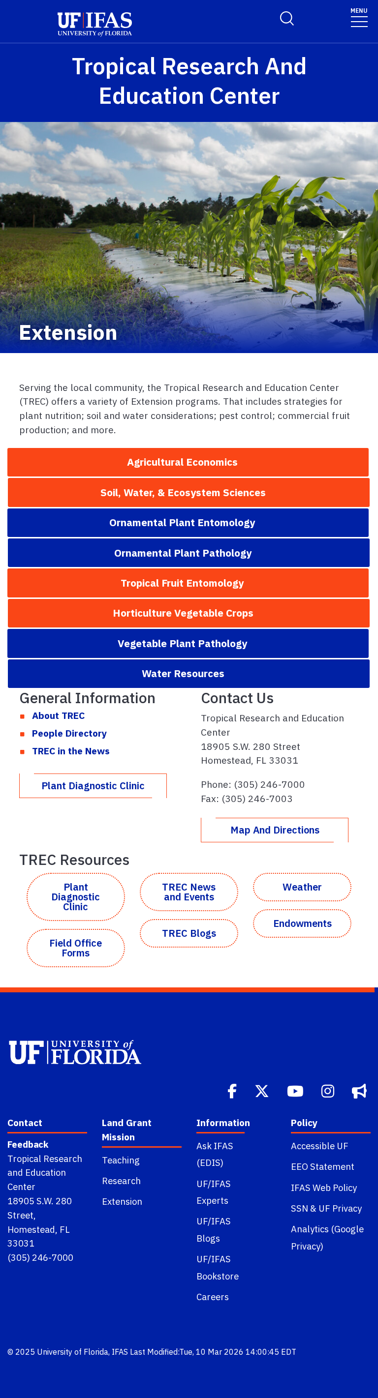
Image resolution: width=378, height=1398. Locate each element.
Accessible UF (319, 1146)
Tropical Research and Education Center (44, 1173)
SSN (299, 1208)
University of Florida (72, 1352)
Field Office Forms (75, 947)
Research (121, 1181)
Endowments (302, 923)
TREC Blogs (189, 933)
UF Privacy (340, 1208)
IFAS (120, 1352)
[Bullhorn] (360, 1090)
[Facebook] (233, 1090)
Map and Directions (274, 829)
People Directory (69, 733)
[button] (188, 462)
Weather (302, 886)
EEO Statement (322, 1166)
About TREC (58, 715)
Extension (122, 1201)
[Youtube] (296, 1090)
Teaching (121, 1160)
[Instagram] (328, 1090)
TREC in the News (71, 750)
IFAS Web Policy (324, 1187)
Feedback (27, 1144)
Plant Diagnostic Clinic (93, 785)
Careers (212, 1297)
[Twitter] (262, 1090)
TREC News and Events (189, 891)
